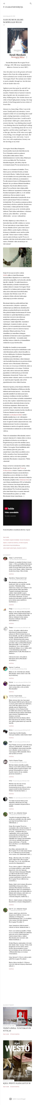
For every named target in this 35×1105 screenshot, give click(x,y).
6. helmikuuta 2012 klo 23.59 (18, 814)
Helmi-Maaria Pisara (15, 760)
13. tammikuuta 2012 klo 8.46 (18, 559)
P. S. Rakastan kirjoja (13, 7)
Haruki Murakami (25, 540)
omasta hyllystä (23, 542)
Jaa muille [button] (6, 537)
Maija (10, 609)
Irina (10, 781)
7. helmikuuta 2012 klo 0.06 (17, 910)
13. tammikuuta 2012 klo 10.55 (18, 669)
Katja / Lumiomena (15, 558)
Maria (11, 798)
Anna (10, 730)
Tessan (22, 468)
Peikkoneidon (7, 470)
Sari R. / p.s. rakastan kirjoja (18, 813)
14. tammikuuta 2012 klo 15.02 (21, 742)
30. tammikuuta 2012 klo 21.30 (22, 798)
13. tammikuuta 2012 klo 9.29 (21, 609)
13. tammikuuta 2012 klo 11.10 (18, 697)
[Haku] (31, 3)
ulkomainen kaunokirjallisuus (11, 545)
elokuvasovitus (24, 480)
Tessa (11, 627)
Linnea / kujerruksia (15, 696)
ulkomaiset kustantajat (9, 548)
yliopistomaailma (22, 548)
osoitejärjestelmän (16, 415)
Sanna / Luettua (14, 667)
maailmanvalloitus (12, 542)
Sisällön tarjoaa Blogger (19, 1099)
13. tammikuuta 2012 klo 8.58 (18, 579)
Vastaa (11, 574)
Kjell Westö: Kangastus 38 (16, 1083)
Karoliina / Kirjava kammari (18, 578)
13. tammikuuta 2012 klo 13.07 (21, 730)
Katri (10, 742)
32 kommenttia (14, 1086)
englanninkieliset (14, 540)
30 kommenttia (14, 1034)
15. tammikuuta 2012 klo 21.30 (18, 762)
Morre (11, 682)
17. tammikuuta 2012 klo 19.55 (21, 781)
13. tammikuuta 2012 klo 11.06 (22, 682)
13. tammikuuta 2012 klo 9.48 (21, 627)
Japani (5, 542)
